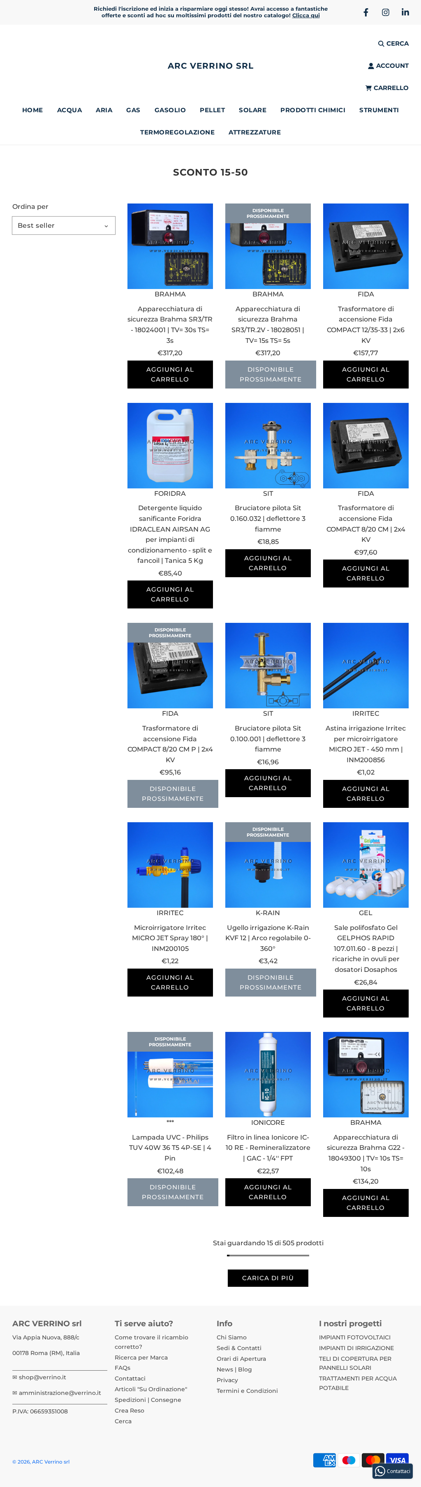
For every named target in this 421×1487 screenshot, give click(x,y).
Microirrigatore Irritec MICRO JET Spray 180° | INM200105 (170, 938)
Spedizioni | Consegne (148, 1400)
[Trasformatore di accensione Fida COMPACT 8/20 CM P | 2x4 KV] (170, 665)
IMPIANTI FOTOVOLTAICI (355, 1337)
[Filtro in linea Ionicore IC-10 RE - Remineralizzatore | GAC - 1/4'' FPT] (268, 1074)
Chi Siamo (232, 1337)
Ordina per (30, 207)
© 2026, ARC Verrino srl (40, 1462)
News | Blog (234, 1369)
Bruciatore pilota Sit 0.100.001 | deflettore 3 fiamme (267, 738)
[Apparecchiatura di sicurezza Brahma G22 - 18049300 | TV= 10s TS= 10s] (366, 1074)
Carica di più (268, 1278)
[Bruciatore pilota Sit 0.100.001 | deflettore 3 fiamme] (268, 665)
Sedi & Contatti (239, 1348)
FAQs (122, 1367)
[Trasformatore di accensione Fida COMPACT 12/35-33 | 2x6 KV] (366, 246)
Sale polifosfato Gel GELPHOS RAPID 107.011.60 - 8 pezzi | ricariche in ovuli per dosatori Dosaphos (366, 949)
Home (32, 110)
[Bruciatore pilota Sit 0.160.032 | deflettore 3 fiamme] (268, 445)
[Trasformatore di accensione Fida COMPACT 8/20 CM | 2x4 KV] (366, 445)
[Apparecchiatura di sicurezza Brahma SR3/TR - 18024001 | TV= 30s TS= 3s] (170, 246)
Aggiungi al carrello (170, 374)
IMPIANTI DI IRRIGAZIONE (356, 1348)
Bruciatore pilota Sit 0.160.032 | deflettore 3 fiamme (267, 518)
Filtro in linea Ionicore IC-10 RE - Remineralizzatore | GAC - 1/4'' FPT (268, 1147)
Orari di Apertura (241, 1358)
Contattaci (130, 1378)
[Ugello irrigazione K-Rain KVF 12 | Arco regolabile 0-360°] (268, 865)
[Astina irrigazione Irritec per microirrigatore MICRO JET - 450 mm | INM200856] (366, 665)
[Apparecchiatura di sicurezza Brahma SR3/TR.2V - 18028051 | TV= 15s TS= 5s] (268, 246)
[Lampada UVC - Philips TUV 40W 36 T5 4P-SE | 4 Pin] (170, 1074)
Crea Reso (129, 1410)
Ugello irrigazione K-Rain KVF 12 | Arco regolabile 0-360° (268, 938)
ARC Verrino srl (211, 66)
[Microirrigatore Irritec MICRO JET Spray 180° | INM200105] (170, 865)
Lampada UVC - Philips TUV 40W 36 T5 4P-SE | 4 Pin (170, 1147)
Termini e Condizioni (247, 1390)
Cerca (123, 1421)
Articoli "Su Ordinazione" (151, 1389)
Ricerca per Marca (141, 1357)
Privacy (227, 1380)
